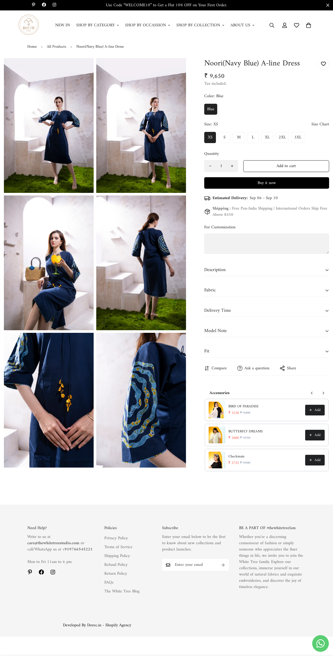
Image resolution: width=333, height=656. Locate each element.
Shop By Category (95, 25)
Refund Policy (115, 565)
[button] (309, 25)
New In (62, 25)
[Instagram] (52, 572)
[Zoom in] (84, 69)
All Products (56, 46)
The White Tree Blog (121, 591)
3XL (298, 137)
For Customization (219, 227)
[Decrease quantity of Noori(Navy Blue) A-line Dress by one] (210, 166)
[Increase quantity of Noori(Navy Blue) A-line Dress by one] (232, 166)
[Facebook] (41, 572)
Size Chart (320, 124)
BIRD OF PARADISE (243, 406)
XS (210, 137)
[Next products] (323, 393)
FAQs (108, 582)
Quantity (211, 154)
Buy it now (267, 183)
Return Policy (115, 574)
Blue (210, 109)
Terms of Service (118, 547)
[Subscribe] (223, 565)
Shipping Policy (117, 556)
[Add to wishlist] (323, 64)
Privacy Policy (116, 538)
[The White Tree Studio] (28, 25)
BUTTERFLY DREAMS (245, 431)
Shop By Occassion (145, 25)
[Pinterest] (30, 572)
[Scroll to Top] (323, 628)
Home (32, 46)
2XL (282, 137)
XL (267, 137)
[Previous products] (312, 393)
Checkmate (236, 456)
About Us (240, 25)
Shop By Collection (198, 25)
